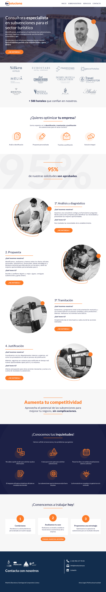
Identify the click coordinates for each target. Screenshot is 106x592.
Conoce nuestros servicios (53, 539)
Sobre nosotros (74, 3)
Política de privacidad (94, 583)
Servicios (87, 3)
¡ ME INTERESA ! (14, 52)
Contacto (97, 3)
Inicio (64, 3)
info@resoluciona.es (77, 566)
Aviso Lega (82, 583)
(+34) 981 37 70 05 (77, 561)
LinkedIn (73, 570)
